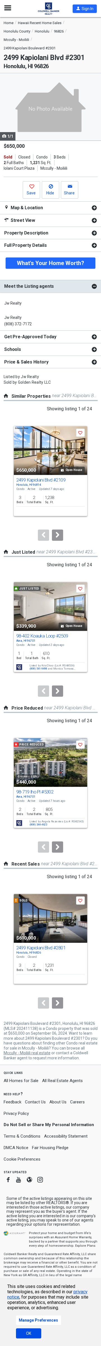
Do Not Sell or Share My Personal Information (49, 1124)
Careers (77, 1102)
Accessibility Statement (66, 1136)
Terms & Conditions (22, 1136)
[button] (85, 8)
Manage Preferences (38, 1320)
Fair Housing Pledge (50, 1147)
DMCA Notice (16, 1147)
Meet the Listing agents (29, 286)
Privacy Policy (16, 1113)
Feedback (12, 1102)
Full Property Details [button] (25, 245)
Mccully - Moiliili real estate (27, 1053)
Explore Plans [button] (85, 1246)
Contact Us (35, 1102)
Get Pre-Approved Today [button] (30, 336)
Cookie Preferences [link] (22, 1159)
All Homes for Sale (21, 1080)
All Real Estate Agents (62, 1080)
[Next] (57, 535)
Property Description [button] (26, 233)
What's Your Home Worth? (50, 263)
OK (28, 1333)
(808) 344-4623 (38, 824)
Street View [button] (22, 220)
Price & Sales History (26, 362)
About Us (57, 1102)
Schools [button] (12, 349)
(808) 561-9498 (38, 668)
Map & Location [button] (26, 207)
